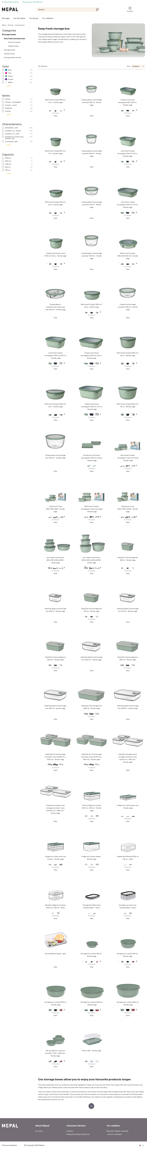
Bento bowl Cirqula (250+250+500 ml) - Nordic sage (127, 255)
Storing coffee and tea (12, 57)
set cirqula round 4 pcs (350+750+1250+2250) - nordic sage (55, 560)
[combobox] (138, 66)
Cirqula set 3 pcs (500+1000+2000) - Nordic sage (128, 509)
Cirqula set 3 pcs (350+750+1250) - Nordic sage (55, 509)
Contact (130, 11)
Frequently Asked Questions (77, 1134)
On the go (33, 18)
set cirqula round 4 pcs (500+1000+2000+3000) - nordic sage (92, 560)
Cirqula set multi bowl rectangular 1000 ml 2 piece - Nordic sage (91, 457)
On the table (19, 18)
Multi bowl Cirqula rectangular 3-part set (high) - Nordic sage (91, 509)
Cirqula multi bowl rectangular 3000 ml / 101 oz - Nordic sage (91, 406)
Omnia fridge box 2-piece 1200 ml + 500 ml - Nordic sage (91, 808)
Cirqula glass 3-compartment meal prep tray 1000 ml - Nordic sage (55, 307)
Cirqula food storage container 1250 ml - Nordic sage (128, 307)
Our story (39, 1131)
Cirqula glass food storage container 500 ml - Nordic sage (91, 153)
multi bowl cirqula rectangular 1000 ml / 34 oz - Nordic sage (127, 204)
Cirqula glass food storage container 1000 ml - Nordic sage (91, 255)
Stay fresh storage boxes (14, 38)
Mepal (4, 25)
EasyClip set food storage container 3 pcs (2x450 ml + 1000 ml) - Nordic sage (55, 756)
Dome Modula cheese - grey (55, 954)
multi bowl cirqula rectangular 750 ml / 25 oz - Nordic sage (127, 153)
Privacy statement (9, 1145)
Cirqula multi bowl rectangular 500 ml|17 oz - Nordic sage (128, 102)
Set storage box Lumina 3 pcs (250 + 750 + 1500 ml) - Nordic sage (55, 1053)
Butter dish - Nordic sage (91, 1051)
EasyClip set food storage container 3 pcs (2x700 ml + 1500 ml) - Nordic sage (91, 756)
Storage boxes (20, 25)
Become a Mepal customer (117, 1131)
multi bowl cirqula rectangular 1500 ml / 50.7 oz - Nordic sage (55, 355)
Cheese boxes (13, 46)
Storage (6, 18)
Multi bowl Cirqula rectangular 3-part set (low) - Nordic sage (127, 457)
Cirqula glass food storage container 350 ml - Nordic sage (91, 102)
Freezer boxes (9, 54)
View (55, 116)
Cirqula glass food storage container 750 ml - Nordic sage (91, 204)
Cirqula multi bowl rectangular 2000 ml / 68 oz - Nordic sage (91, 355)
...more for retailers (114, 1134)
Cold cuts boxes (14, 42)
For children (47, 18)
